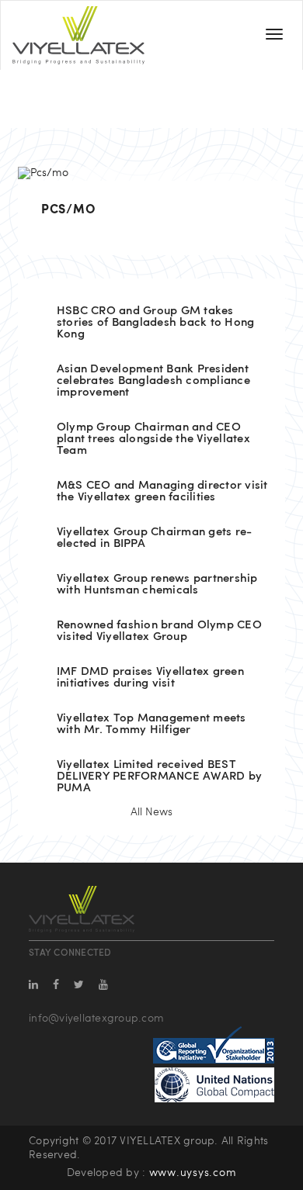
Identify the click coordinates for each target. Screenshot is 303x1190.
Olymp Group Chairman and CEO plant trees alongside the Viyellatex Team (153, 439)
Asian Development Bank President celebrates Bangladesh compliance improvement (153, 381)
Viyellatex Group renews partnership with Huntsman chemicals (157, 585)
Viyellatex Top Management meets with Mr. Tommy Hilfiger (151, 724)
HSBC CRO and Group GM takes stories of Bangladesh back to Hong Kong (156, 323)
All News (151, 812)
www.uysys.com (193, 1173)
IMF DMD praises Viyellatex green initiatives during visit (150, 678)
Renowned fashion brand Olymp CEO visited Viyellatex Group (159, 631)
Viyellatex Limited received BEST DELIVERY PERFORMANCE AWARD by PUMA (159, 776)
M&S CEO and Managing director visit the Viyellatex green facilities (162, 491)
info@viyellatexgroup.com (96, 1019)
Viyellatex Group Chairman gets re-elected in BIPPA (154, 538)
